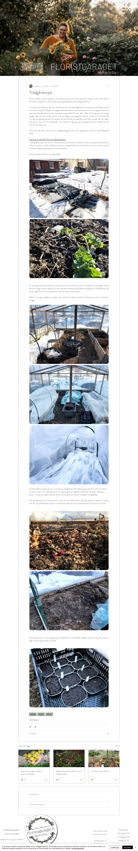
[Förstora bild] (69, 188)
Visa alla (117, 746)
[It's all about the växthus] (104, 758)
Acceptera (127, 847)
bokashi (49, 714)
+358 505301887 (11, 834)
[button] (32, 66)
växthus (41, 714)
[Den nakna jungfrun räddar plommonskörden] (34, 758)
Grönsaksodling (34, 720)
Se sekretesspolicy (77, 848)
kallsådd (33, 714)
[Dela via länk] (35, 727)
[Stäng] (135, 847)
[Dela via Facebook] (30, 727)
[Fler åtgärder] (107, 86)
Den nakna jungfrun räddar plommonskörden (31, 772)
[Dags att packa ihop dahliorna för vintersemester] (69, 758)
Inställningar (115, 847)
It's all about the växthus (100, 771)
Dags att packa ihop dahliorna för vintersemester (68, 772)
